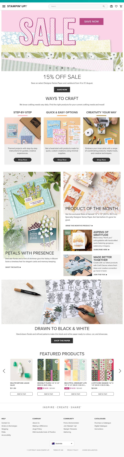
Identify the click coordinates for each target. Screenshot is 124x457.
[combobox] (78, 6)
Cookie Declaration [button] (89, 450)
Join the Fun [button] (99, 274)
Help (3, 419)
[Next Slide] (120, 374)
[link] (116, 6)
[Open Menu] (4, 6)
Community (68, 419)
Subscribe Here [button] (100, 249)
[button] (111, 6)
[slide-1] (62, 67)
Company (36, 419)
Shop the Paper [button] (62, 340)
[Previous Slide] (4, 374)
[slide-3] (74, 67)
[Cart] (121, 6)
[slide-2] (68, 67)
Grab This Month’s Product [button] (62, 89)
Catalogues (99, 419)
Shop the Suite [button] (12, 266)
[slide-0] (56, 67)
